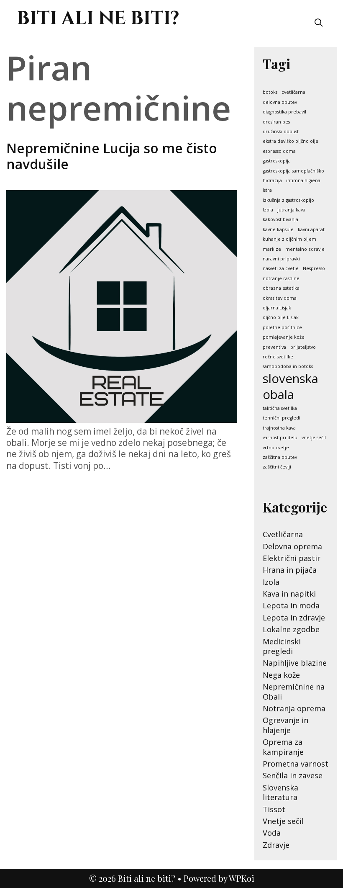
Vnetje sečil (283, 821)
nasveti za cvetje (281, 268)
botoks (270, 92)
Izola (268, 210)
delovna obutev (280, 102)
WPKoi (241, 878)
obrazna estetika (281, 288)
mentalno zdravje (305, 249)
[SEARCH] (318, 22)
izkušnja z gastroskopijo (288, 200)
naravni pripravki (281, 259)
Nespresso (314, 268)
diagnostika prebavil (284, 112)
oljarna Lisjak (277, 308)
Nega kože (281, 675)
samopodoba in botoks (288, 366)
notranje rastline (281, 278)
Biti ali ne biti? (98, 18)
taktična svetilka (280, 408)
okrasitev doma (280, 298)
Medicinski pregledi (282, 646)
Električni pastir (291, 558)
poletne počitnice (282, 327)
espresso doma (279, 151)
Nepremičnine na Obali (294, 691)
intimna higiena (303, 180)
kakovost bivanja (280, 219)
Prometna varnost (295, 764)
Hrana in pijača (290, 570)
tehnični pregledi (281, 418)
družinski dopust (281, 131)
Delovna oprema (292, 546)
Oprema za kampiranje (283, 747)
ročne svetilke (278, 357)
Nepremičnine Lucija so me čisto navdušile (111, 156)
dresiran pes (276, 122)
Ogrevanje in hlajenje (285, 725)
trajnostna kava (279, 428)
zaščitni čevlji (277, 467)
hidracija (272, 180)
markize (272, 249)
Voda (272, 833)
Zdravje (276, 845)
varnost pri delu (280, 437)
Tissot (274, 809)
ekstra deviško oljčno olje (290, 141)
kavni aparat (311, 229)
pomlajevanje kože (284, 337)
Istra (267, 190)
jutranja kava (291, 210)
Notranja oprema (294, 708)
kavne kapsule (278, 229)
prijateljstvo (303, 347)
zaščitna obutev (280, 457)
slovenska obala (290, 386)
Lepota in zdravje (294, 618)
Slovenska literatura (280, 792)
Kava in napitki (289, 594)
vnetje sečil (314, 437)
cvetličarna (293, 92)
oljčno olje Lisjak (281, 317)
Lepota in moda (291, 605)
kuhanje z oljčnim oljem (289, 239)
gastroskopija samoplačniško (293, 171)
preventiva (274, 347)
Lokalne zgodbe (291, 629)
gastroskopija (277, 161)
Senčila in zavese (293, 775)
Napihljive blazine (295, 663)
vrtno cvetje (276, 447)
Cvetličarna (283, 534)
